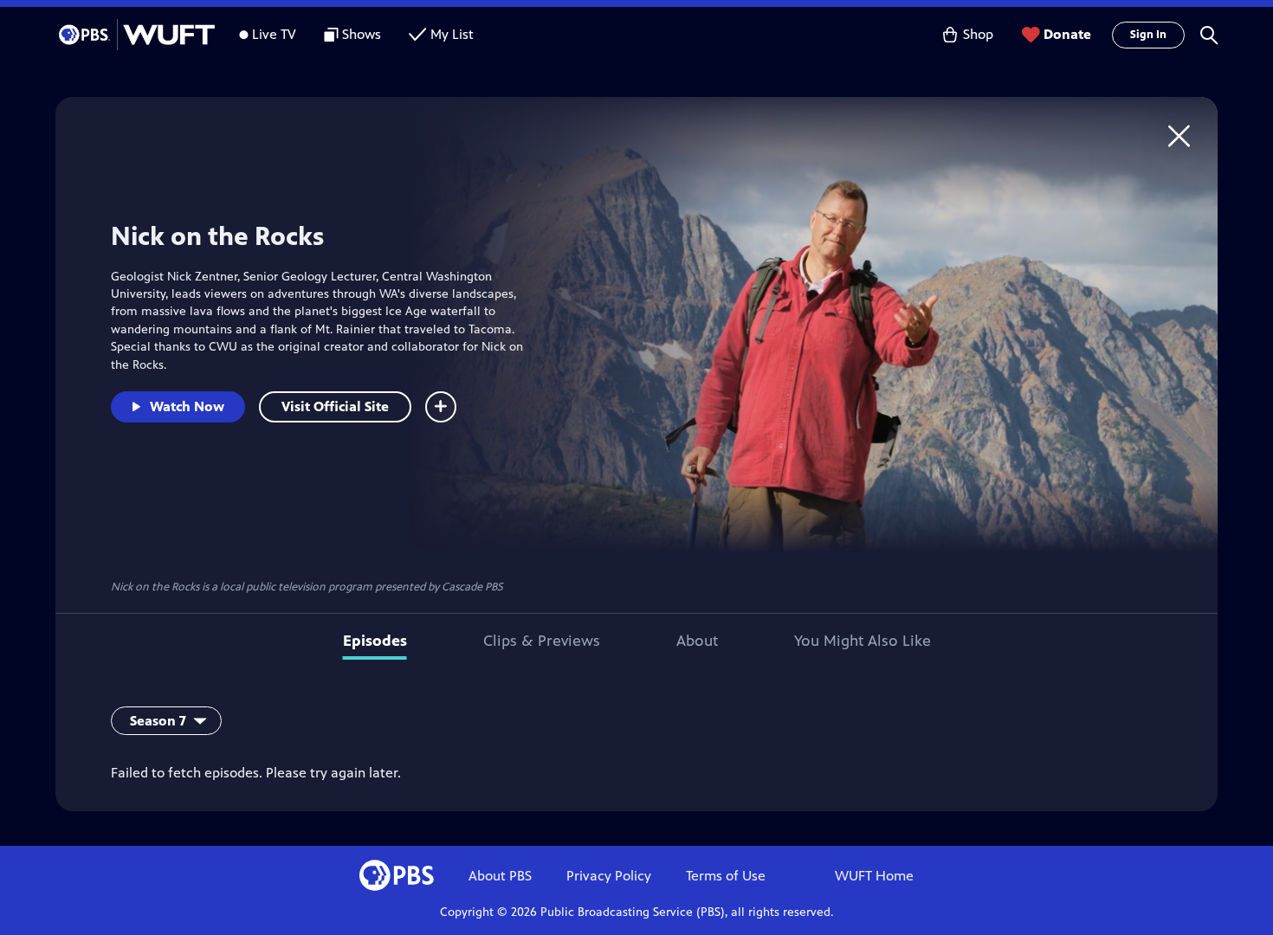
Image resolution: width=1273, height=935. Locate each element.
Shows (361, 34)
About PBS (500, 875)
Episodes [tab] (375, 640)
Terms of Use (726, 875)
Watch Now (187, 406)
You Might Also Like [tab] (862, 640)
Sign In (1148, 35)
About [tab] (697, 640)
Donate (1067, 34)
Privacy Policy (608, 875)
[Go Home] (1179, 135)
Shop (978, 34)
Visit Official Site (335, 406)
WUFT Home (874, 875)
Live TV (274, 34)
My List (452, 34)
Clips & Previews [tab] (541, 640)
